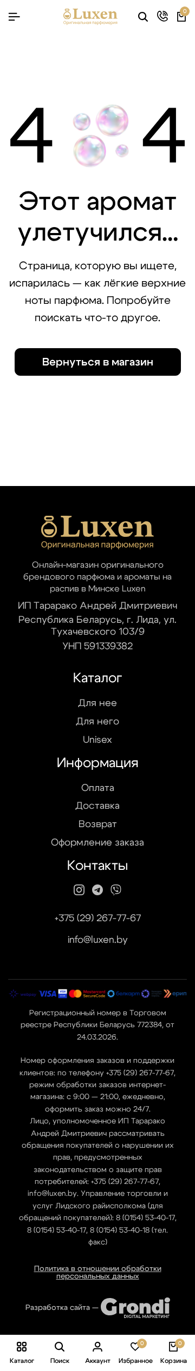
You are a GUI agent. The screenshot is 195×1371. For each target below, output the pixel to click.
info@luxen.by (98, 940)
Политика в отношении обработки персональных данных (97, 1272)
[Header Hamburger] (14, 17)
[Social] (79, 890)
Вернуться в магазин (97, 362)
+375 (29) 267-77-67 (98, 918)
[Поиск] (143, 17)
